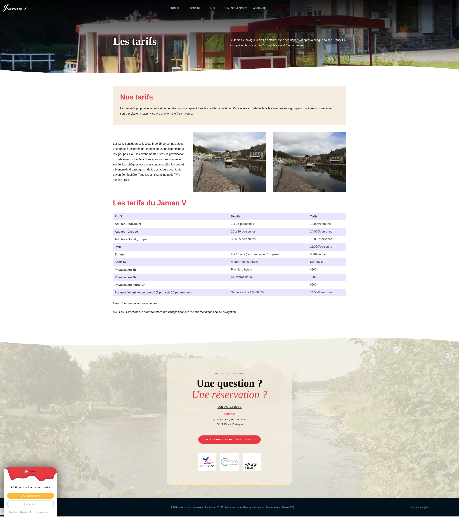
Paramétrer (42, 512)
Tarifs (213, 8)
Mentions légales (420, 507)
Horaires (195, 8)
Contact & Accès (235, 8)
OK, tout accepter (31, 495)
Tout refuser (30, 503)
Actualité (260, 8)
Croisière (176, 8)
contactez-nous (229, 407)
